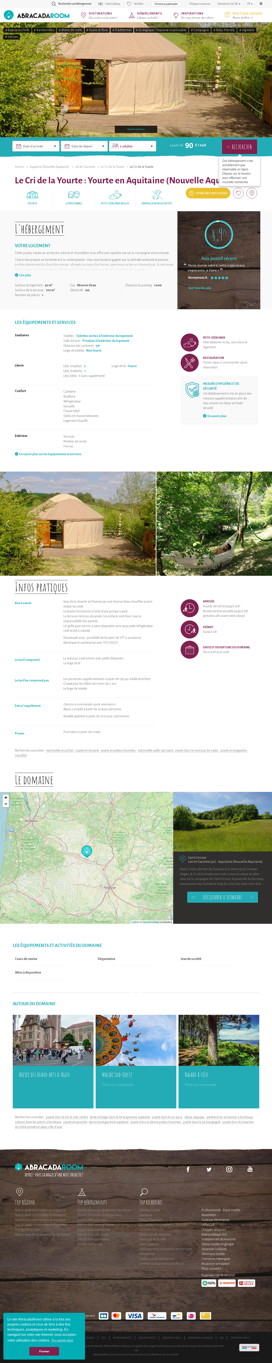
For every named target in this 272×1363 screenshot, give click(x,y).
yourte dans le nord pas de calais (196, 750)
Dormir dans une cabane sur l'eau (99, 1215)
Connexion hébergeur (215, 1258)
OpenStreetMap (151, 922)
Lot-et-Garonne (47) (202, 861)
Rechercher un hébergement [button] (74, 3)
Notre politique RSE (214, 1234)
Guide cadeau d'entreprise (156, 1258)
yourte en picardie (75, 1122)
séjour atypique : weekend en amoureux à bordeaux (218, 1117)
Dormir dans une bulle (91, 1220)
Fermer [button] (44, 1351)
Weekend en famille (152, 1239)
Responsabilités (122, 1337)
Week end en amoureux (155, 1234)
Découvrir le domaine (222, 897)
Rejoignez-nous (172, 1337)
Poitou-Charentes (150, 1220)
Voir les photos (136, 129)
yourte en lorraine (87, 750)
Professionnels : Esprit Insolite (220, 1210)
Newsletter (208, 1215)
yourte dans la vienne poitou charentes (155, 1122)
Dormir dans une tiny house (95, 1224)
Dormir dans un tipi (89, 1244)
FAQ (222, 1337)
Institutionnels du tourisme (218, 1239)
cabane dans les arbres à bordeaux (38, 1122)
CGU (104, 1337)
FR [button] (249, 3)
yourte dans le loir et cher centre (67, 1117)
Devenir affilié (147, 1337)
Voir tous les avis (199, 288)
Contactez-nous (240, 1337)
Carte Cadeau (112, 3)
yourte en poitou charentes (118, 750)
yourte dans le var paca (167, 1117)
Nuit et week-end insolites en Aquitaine (40, 1210)
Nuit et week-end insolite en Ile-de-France (42, 1234)
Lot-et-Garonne (85, 166)
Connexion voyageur (200, 1337)
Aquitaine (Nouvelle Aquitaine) (49, 166)
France (19, 166)
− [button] (5, 804)
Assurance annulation (215, 1263)
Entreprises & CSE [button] (228, 3)
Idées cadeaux (149, 1244)
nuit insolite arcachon (60, 750)
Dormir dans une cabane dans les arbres (104, 1210)
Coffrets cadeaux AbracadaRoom (161, 1263)
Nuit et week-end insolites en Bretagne (40, 1215)
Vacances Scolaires (214, 1249)
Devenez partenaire (166, 4)
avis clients (172, 1354)
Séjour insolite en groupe (217, 1244)
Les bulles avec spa (151, 1229)
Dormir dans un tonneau (93, 1239)
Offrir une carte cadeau (212, 193)
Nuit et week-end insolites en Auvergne (40, 1220)
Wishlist (138, 3)
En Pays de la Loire (27, 1229)
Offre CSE (208, 1224)
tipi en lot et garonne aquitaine (108, 1122)
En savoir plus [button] (62, 1340)
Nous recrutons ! (212, 1268)
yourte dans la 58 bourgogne (201, 1122)
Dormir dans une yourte (92, 1234)
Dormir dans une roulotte (93, 1229)
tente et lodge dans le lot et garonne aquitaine (120, 1117)
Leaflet (135, 922)
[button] (261, 4)
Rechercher (242, 147)
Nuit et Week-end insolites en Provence (41, 1224)
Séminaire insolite (213, 1254)
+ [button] (5, 797)
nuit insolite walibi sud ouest (155, 750)
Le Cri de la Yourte (112, 166)
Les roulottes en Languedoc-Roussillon (163, 1224)
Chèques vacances (200, 3)
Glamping (145, 1215)
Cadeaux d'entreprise (215, 1220)
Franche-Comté (149, 1210)
